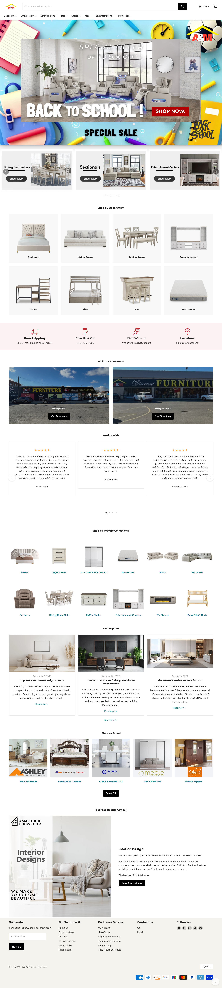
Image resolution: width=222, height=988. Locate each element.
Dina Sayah (42, 486)
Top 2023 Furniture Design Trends (42, 680)
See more (109, 720)
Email (140, 932)
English (205, 966)
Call (139, 927)
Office (75, 16)
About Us (63, 927)
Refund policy (65, 949)
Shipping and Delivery (109, 936)
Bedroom (9, 16)
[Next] (216, 172)
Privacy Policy (65, 945)
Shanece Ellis (111, 479)
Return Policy (104, 945)
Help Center (104, 932)
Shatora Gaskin (180, 486)
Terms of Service (67, 941)
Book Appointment (132, 883)
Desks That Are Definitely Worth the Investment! (111, 682)
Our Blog (63, 936)
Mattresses (124, 16)
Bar (63, 16)
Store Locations (66, 932)
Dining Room (47, 16)
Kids (87, 16)
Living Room (27, 16)
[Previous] (6, 172)
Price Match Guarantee (109, 949)
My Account (104, 927)
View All (111, 793)
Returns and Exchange (109, 941)
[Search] (182, 6)
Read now (40, 704)
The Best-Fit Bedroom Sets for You (180, 680)
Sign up (16, 946)
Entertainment (104, 16)
